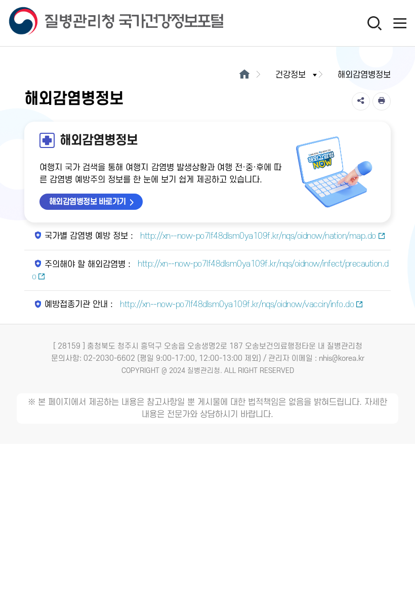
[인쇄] (381, 101)
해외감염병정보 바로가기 (87, 201)
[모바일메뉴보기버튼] (400, 22)
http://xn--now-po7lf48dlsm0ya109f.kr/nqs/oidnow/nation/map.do (257, 236)
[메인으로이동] (244, 75)
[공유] (361, 101)
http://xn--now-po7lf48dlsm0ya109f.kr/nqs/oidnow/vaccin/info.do (236, 304)
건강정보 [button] (290, 75)
